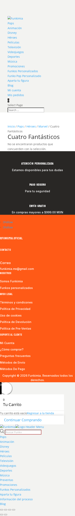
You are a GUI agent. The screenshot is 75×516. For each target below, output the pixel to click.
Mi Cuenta (7, 343)
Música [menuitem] (5, 475)
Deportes (14, 57)
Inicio (11, 126)
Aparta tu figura (18, 80)
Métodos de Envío (12, 362)
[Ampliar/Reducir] (1, 509)
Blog (10, 85)
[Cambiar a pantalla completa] (5, 509)
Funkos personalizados (16, 288)
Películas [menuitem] (6, 456)
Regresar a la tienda (40, 413)
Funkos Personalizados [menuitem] (15, 489)
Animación (15, 28)
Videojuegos (16, 52)
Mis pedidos (16, 95)
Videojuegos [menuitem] (8, 466)
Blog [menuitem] (3, 504)
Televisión (14, 47)
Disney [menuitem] (4, 446)
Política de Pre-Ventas (15, 328)
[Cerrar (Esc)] (13, 509)
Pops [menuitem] (3, 437)
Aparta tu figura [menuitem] (10, 494)
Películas (13, 42)
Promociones (16, 66)
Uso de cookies (11, 315)
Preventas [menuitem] (6, 480)
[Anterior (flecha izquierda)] (1, 514)
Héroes (12, 37)
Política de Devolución (15, 322)
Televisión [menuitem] (6, 461)
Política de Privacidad (15, 308)
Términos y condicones (16, 302)
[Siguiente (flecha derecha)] (5, 514)
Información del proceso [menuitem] (16, 499)
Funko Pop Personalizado (24, 76)
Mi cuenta (14, 90)
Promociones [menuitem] (8, 485)
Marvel (43, 126)
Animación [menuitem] (7, 442)
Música (12, 61)
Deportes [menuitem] (6, 470)
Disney (12, 33)
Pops (11, 23)
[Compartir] (9, 509)
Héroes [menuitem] (4, 451)
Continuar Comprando (23, 419)
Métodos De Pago (12, 369)
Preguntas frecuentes (15, 356)
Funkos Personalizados (23, 71)
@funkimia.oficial (11, 238)
